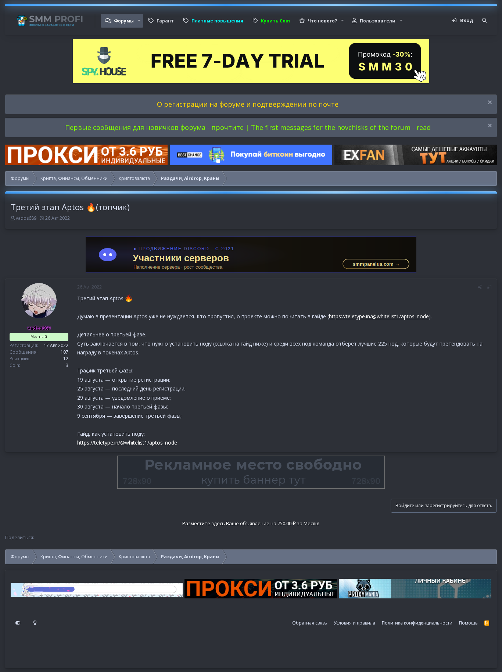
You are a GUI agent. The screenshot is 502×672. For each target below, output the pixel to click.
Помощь (468, 623)
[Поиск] (484, 20)
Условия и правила (354, 623)
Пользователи (377, 21)
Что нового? (322, 21)
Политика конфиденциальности (417, 623)
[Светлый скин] (35, 623)
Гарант (165, 21)
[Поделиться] (479, 287)
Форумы (124, 21)
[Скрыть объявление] (489, 103)
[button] (139, 21)
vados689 (26, 218)
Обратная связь (309, 623)
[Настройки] (18, 623)
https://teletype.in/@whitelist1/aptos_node (379, 316)
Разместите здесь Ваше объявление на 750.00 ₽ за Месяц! (250, 523)
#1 (489, 287)
